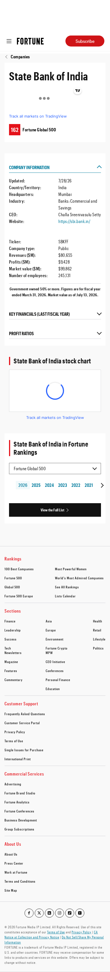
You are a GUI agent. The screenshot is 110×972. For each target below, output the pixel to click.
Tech (8, 648)
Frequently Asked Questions (25, 714)
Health (97, 621)
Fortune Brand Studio (20, 793)
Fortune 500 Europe (19, 596)
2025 (36, 485)
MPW (49, 653)
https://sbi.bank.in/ (74, 221)
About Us (11, 854)
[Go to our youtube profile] (79, 913)
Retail (97, 630)
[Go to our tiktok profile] (69, 913)
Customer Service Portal (22, 723)
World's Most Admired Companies (79, 578)
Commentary (14, 680)
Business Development (21, 820)
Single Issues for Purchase (24, 750)
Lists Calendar (65, 596)
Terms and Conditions (20, 881)
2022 (75, 485)
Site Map (11, 890)
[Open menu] (9, 41)
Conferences (55, 671)
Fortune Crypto (56, 648)
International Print (18, 759)
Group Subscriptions (19, 829)
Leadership (13, 630)
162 (15, 129)
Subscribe (85, 41)
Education (53, 689)
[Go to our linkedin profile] (49, 913)
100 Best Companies (19, 569)
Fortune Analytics (17, 802)
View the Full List (52, 509)
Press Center (14, 863)
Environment (54, 639)
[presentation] (101, 485)
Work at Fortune (16, 872)
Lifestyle (99, 639)
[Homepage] (30, 41)
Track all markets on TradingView (38, 116)
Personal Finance (58, 680)
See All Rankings (67, 587)
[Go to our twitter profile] (39, 913)
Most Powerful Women (71, 569)
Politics (98, 648)
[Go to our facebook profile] (29, 913)
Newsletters (13, 653)
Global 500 (12, 587)
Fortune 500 (13, 578)
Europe (51, 630)
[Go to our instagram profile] (59, 913)
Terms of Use (14, 741)
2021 (89, 485)
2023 (62, 485)
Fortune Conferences (19, 811)
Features (11, 671)
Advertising (13, 784)
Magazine (11, 662)
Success (11, 639)
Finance (10, 621)
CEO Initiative (55, 662)
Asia (49, 621)
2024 (49, 485)
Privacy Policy (15, 732)
